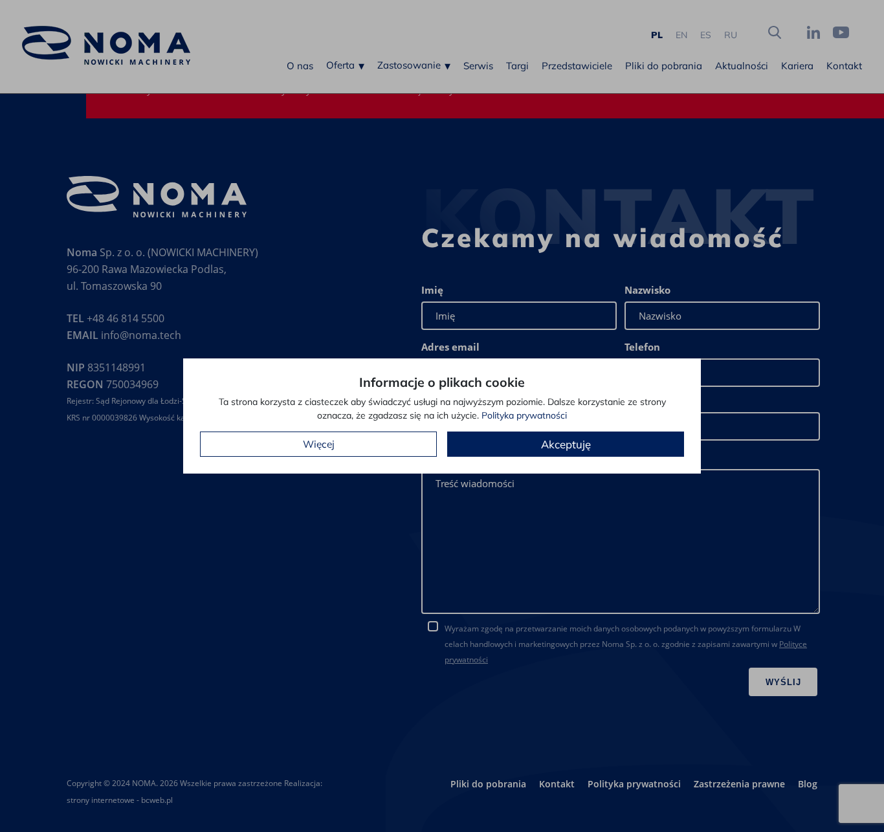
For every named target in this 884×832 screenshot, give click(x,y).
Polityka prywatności (524, 415)
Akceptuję (566, 444)
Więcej (319, 444)
